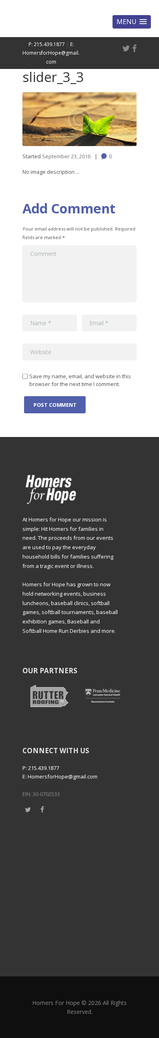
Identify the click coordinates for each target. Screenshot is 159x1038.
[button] (132, 22)
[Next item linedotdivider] (108, 119)
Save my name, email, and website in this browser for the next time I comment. (80, 380)
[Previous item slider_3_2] (51, 119)
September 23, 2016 (66, 156)
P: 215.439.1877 (47, 44)
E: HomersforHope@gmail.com (51, 53)
